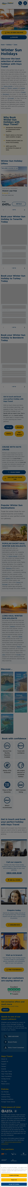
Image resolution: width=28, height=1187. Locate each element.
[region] (14, 1175)
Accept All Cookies (14, 1184)
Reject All (14, 1179)
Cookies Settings (14, 1175)
